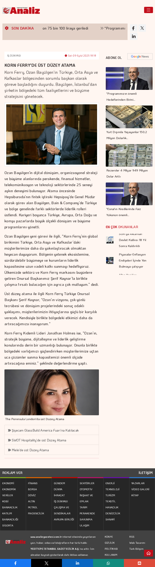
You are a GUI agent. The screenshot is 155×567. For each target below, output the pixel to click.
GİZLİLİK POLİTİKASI (111, 545)
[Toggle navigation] (148, 10)
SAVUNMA (86, 519)
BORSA (32, 489)
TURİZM (110, 495)
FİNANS (33, 483)
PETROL (33, 507)
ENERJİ (110, 483)
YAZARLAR (138, 483)
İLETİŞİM (146, 473)
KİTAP (135, 495)
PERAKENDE (87, 513)
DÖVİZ (32, 495)
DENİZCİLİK (113, 513)
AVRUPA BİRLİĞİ (64, 519)
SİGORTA (7, 525)
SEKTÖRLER (87, 483)
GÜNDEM (59, 483)
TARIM (83, 507)
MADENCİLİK (36, 513)
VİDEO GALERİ (140, 489)
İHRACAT (59, 495)
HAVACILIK (112, 507)
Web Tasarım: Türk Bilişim (137, 545)
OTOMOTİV (86, 489)
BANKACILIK (9, 507)
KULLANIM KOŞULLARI (111, 557)
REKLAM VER (12, 473)
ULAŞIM (84, 525)
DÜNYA (58, 489)
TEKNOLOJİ (113, 489)
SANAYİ (110, 519)
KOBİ (5, 501)
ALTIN (31, 501)
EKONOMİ (8, 483)
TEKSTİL (111, 501)
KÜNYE (109, 536)
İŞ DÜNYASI (14, 55)
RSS (131, 536)
